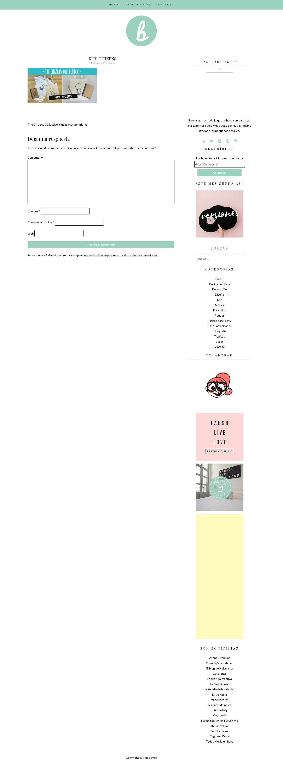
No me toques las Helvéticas (219, 720)
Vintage (219, 347)
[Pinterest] (227, 141)
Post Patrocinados (220, 326)
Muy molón (220, 715)
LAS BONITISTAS (137, 4)
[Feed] (203, 141)
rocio (111, 63)
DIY (219, 299)
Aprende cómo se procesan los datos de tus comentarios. (121, 255)
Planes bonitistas (219, 320)
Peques (220, 315)
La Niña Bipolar (219, 684)
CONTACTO (165, 4)
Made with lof (219, 699)
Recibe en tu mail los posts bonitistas (220, 158)
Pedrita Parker (219, 731)
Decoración (219, 289)
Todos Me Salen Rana (219, 741)
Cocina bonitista (219, 284)
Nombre (34, 211)
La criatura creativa (219, 678)
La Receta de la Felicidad (219, 689)
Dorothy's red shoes (219, 663)
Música (219, 305)
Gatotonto (220, 673)
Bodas (219, 279)
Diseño (219, 294)
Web (31, 233)
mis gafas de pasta (219, 705)
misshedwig (219, 710)
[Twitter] (211, 141)
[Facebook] (219, 141)
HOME (114, 4)
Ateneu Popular (219, 658)
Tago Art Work (219, 736)
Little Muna (219, 694)
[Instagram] (235, 141)
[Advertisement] (219, 576)
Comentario (36, 157)
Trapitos (219, 336)
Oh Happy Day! (219, 726)
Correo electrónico (41, 222)
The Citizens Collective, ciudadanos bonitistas (57, 124)
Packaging (219, 310)
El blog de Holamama (219, 668)
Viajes (220, 341)
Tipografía (219, 331)
